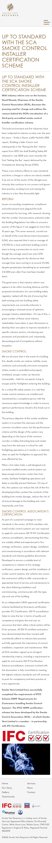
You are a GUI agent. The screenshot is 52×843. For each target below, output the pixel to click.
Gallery (5, 792)
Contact (31, 792)
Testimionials (8, 797)
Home (5, 784)
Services (31, 784)
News (30, 788)
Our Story (7, 788)
